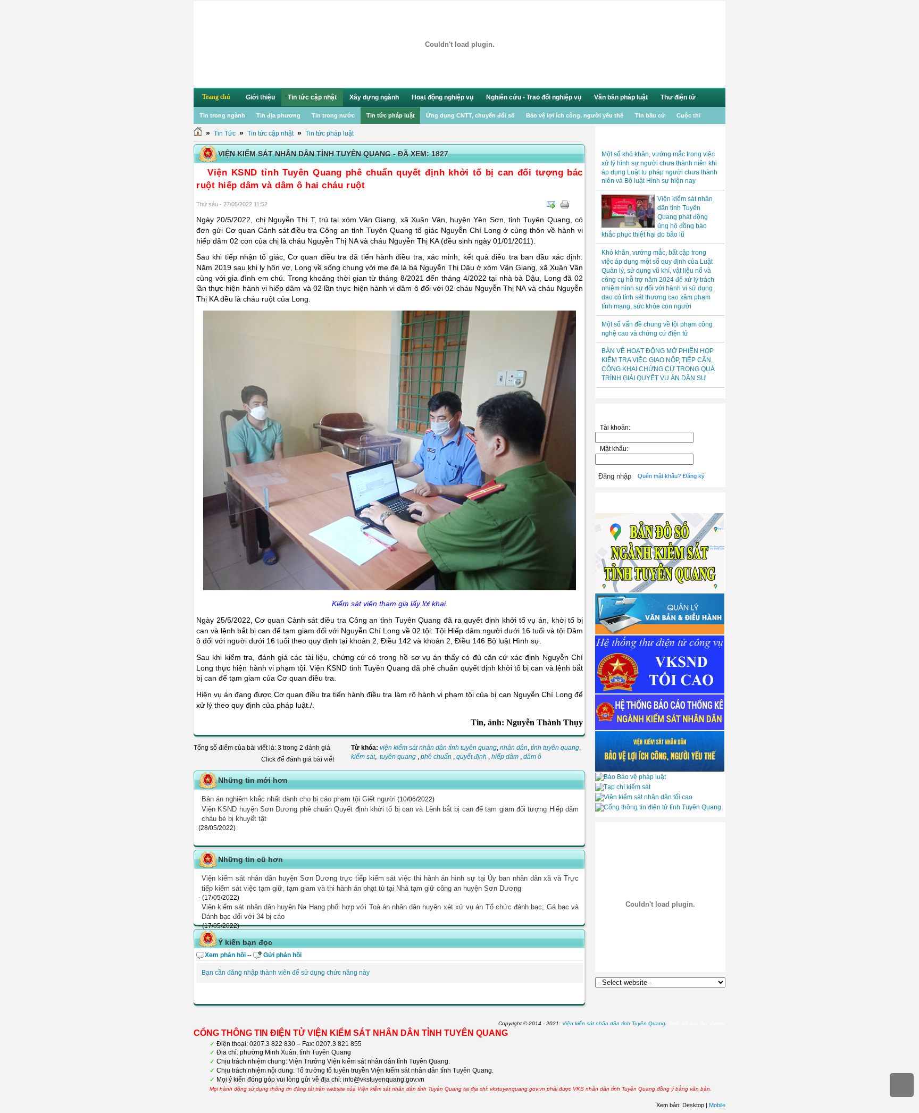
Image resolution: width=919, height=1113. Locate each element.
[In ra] (565, 204)
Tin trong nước (333, 115)
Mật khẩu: (615, 449)
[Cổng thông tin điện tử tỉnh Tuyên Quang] (658, 807)
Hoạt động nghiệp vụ (442, 97)
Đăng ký (694, 476)
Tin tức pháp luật (390, 115)
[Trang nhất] (198, 133)
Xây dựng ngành (374, 97)
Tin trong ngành (222, 115)
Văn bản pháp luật (621, 97)
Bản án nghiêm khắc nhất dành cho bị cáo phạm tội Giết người (299, 799)
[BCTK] (659, 728)
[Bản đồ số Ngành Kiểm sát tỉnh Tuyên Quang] (659, 590)
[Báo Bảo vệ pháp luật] (630, 777)
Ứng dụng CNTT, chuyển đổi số (470, 115)
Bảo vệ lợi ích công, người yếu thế (574, 115)
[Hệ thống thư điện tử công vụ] (659, 691)
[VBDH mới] (659, 632)
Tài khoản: (615, 427)
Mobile (717, 1105)
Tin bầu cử (650, 115)
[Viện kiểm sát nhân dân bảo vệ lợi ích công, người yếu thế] (659, 769)
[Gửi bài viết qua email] (551, 204)
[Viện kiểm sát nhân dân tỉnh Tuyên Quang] (459, 44)
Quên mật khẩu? (659, 476)
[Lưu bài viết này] (578, 204)
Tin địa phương (278, 115)
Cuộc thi (688, 115)
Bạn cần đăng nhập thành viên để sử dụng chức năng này (286, 972)
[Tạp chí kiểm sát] (622, 787)
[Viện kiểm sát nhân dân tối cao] (643, 797)
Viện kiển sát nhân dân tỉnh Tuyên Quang (613, 1023)
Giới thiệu (260, 97)
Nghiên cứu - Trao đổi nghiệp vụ (533, 97)
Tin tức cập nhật (312, 97)
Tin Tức (225, 133)
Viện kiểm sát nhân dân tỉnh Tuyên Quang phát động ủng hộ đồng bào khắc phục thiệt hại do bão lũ (657, 216)
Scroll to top (902, 1085)
